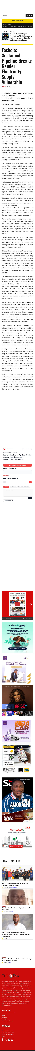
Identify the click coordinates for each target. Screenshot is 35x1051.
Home (3, 1015)
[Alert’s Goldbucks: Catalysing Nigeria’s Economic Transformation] (17, 873)
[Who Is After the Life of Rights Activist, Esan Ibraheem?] (17, 897)
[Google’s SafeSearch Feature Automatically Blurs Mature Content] (17, 948)
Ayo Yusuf (11, 911)
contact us (10, 1034)
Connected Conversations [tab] (23, 486)
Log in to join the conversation (17, 465)
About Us (4, 1017)
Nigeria (4, 87)
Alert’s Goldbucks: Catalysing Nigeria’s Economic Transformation (15, 884)
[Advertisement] (17, 431)
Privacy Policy (5, 1019)
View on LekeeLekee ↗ (27, 448)
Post (30, 497)
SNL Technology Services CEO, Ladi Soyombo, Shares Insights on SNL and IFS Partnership (16, 934)
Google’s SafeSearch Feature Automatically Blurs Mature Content (16, 959)
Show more (6, 475)
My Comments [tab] (13, 486)
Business (4, 882)
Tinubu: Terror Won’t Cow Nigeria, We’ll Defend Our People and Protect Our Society (17, 27)
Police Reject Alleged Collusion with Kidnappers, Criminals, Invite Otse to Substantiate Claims (21, 37)
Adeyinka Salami (13, 887)
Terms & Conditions (7, 1021)
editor (10, 938)
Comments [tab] (6, 486)
